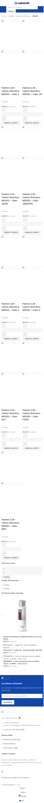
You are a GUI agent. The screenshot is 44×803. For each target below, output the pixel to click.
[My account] (39, 9)
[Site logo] (22, 3)
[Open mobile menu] (4, 9)
